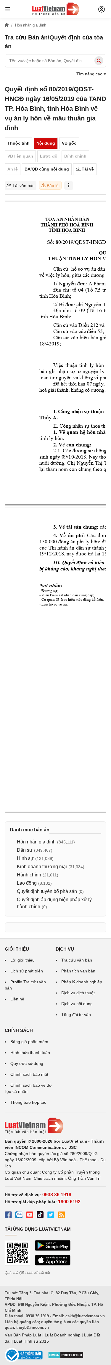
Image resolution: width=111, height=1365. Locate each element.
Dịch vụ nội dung (77, 1003)
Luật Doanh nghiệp (63, 1335)
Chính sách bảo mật (29, 1074)
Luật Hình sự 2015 (31, 1341)
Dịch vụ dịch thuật (78, 992)
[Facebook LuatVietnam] (8, 1215)
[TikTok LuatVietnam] (40, 1215)
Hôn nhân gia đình (36, 841)
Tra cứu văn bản (76, 960)
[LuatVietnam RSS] (61, 1215)
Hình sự (25, 858)
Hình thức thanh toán (30, 1052)
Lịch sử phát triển (26, 971)
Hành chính (29, 874)
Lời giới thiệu (22, 960)
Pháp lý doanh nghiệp (81, 982)
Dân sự (25, 850)
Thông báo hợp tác (28, 1102)
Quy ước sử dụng (26, 1063)
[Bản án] (55, 8)
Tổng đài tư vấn (76, 1014)
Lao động (27, 883)
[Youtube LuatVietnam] (29, 1215)
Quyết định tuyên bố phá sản (47, 891)
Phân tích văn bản (78, 971)
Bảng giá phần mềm (29, 1041)
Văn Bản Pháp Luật (23, 1335)
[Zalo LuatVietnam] (18, 1215)
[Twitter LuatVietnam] (50, 1215)
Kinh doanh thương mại (42, 866)
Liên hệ (17, 999)
